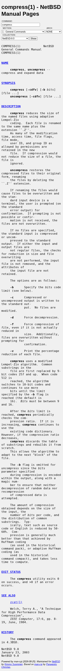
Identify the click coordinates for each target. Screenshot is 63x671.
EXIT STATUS (11, 572)
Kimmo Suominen (14, 664)
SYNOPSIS (8, 83)
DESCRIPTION (11, 106)
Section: (8, 28)
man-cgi (38, 664)
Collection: (9, 35)
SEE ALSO (8, 595)
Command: (8, 21)
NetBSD (56, 661)
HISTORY (7, 632)
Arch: (51, 28)
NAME (4, 63)
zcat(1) (16, 602)
